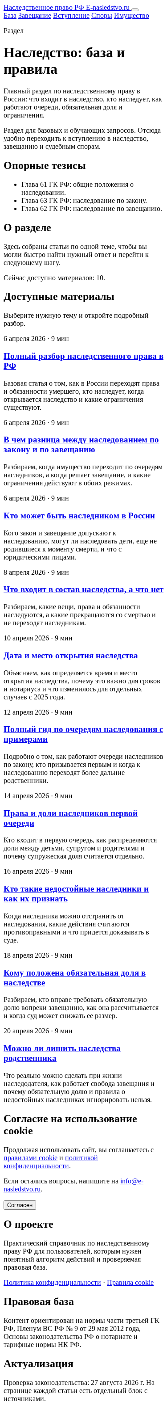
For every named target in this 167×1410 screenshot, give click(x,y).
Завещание (34, 15)
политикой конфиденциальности (51, 1162)
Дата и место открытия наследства (71, 655)
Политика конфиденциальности (52, 1282)
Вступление (71, 15)
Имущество (131, 15)
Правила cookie (130, 1282)
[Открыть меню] (134, 9)
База (10, 15)
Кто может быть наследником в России (79, 515)
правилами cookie (30, 1158)
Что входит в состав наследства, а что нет (83, 589)
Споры (101, 15)
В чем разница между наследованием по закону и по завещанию (81, 444)
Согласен (20, 1205)
